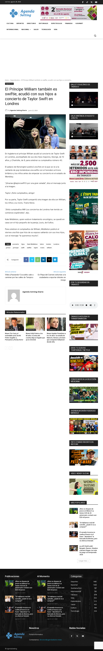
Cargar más (83, 561)
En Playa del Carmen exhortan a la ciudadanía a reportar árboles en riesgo (52, 277)
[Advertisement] (51, 57)
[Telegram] (55, 259)
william (49, 248)
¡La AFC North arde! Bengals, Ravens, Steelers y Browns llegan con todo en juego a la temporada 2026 (89, 550)
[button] (95, 36)
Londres (56, 244)
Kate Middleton (32, 244)
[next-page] (10, 348)
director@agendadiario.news (51, 640)
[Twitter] (91, 2)
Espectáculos (15, 80)
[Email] (49, 259)
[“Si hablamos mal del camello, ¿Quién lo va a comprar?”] (73, 525)
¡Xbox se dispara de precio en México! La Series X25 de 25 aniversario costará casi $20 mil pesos (88, 513)
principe (16, 248)
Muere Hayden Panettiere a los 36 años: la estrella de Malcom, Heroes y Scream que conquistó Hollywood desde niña (56, 338)
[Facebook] (83, 2)
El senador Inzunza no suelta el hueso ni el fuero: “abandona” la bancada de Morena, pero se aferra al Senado (88, 536)
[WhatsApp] (37, 259)
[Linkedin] (43, 259)
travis (42, 248)
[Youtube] (96, 2)
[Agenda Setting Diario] (6, 110)
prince (8, 248)
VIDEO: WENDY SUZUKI (80, 473)
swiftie (29, 248)
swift (22, 248)
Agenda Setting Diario (18, 110)
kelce (42, 244)
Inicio (7, 80)
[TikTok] (87, 2)
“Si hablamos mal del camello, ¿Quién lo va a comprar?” (88, 525)
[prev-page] (6, 348)
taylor (36, 248)
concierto (15, 244)
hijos (23, 244)
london (48, 244)
